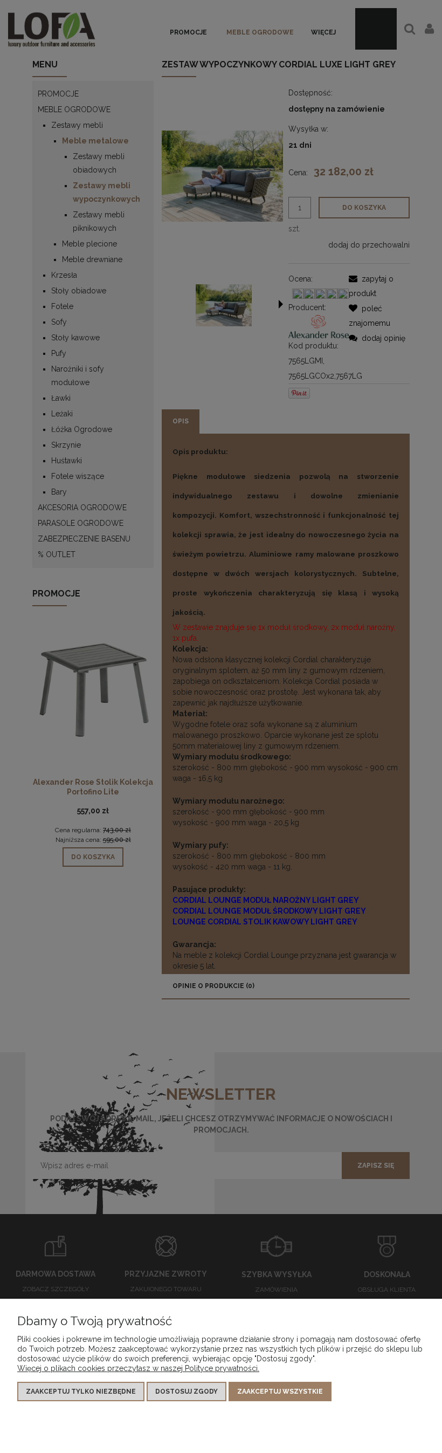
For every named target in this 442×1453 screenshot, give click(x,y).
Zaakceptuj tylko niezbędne (81, 1391)
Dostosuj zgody (186, 1391)
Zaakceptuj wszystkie (280, 1391)
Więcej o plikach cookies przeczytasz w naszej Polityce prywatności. (138, 1368)
